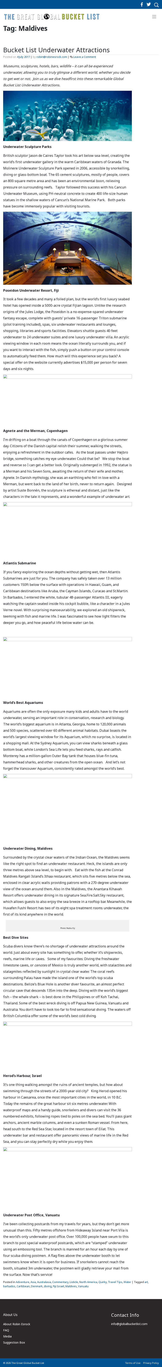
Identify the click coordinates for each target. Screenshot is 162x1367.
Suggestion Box (14, 1342)
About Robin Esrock (16, 1324)
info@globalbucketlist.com (129, 1324)
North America (88, 1282)
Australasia (44, 1282)
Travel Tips (115, 1282)
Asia (33, 1282)
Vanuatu (83, 1286)
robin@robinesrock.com (51, 57)
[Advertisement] (148, 137)
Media (7, 1336)
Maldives (71, 1286)
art (146, 1282)
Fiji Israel (58, 1286)
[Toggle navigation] (154, 17)
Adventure (22, 1282)
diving (48, 1286)
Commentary (60, 1282)
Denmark (37, 1286)
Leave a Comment (84, 57)
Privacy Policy (151, 1362)
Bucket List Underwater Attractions (56, 50)
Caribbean (23, 1286)
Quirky (103, 1282)
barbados (9, 1286)
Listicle (74, 1282)
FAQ (6, 1330)
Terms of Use (132, 1362)
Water (127, 1282)
